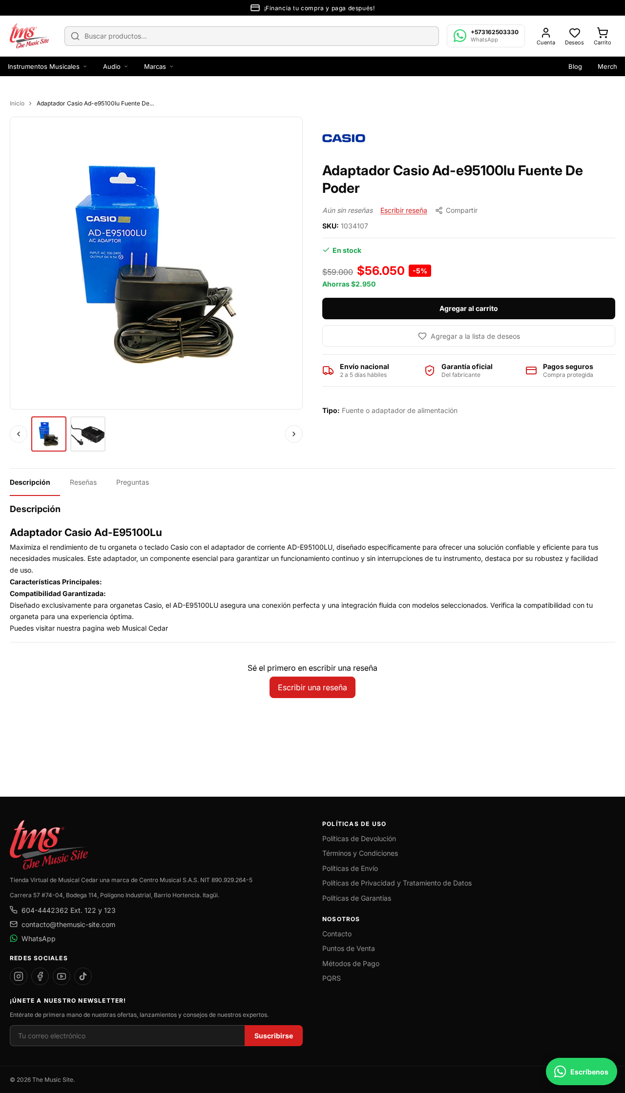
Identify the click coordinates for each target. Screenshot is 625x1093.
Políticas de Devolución (359, 838)
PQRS (331, 978)
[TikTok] (83, 976)
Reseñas (83, 482)
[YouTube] (61, 976)
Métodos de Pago (350, 963)
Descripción (30, 482)
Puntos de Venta (348, 948)
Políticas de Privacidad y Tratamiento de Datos (397, 883)
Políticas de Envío (350, 868)
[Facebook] (40, 976)
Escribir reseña (403, 210)
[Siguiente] (294, 434)
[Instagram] (18, 976)
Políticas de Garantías (356, 898)
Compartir (462, 210)
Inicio (17, 103)
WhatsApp (38, 938)
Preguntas (132, 482)
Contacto (337, 933)
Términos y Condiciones (360, 853)
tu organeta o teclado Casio (144, 547)
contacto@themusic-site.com (68, 924)
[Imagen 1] (48, 434)
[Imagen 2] (87, 434)
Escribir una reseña (312, 687)
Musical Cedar (145, 628)
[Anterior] (18, 434)
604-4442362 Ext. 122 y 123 (68, 910)
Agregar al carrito (468, 308)
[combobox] (251, 36)
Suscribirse (273, 1035)
